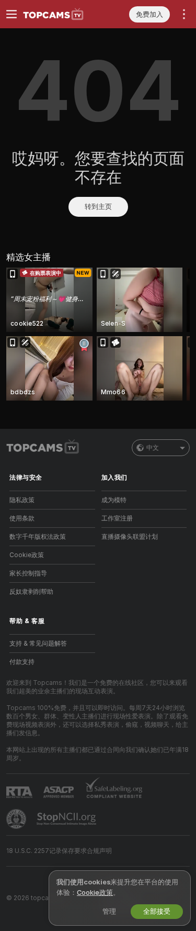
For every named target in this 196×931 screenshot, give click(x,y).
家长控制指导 (28, 573)
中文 (152, 447)
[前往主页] (60, 14)
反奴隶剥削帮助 (31, 591)
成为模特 (113, 500)
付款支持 (21, 662)
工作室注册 (117, 518)
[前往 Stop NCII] (67, 819)
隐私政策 (21, 500)
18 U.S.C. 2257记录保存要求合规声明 (59, 851)
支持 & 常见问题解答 (38, 643)
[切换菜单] (11, 14)
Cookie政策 (26, 555)
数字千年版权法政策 (37, 536)
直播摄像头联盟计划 (129, 536)
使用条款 (21, 518)
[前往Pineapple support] (17, 819)
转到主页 (98, 206)
